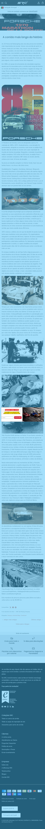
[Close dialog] (42, 408)
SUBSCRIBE (18, 417)
